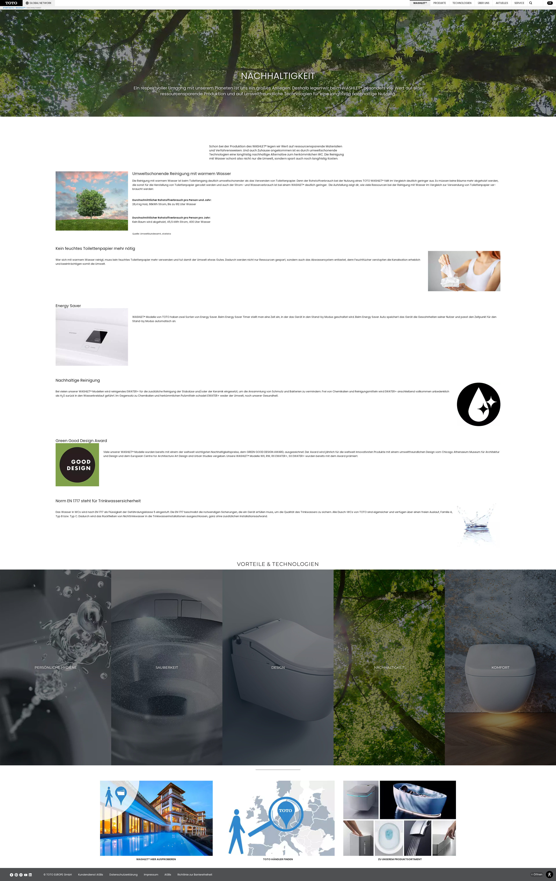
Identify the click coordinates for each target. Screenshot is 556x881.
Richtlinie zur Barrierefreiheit (195, 874)
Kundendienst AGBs (90, 874)
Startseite (8, 8)
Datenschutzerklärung (123, 874)
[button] (39, 3)
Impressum (151, 874)
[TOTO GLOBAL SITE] (11, 3)
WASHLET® (20, 8)
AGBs (167, 874)
